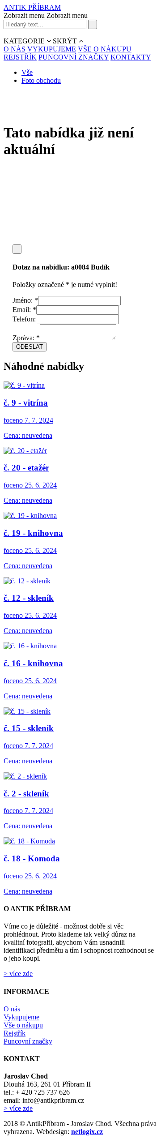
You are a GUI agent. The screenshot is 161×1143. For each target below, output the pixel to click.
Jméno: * (25, 300)
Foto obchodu (41, 80)
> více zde (18, 973)
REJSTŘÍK (20, 57)
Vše (27, 72)
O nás (12, 1009)
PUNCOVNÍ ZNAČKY (73, 57)
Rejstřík (14, 1033)
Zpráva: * (26, 338)
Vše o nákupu (23, 1025)
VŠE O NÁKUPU (104, 49)
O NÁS (14, 49)
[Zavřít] (17, 249)
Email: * (24, 309)
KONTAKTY (130, 57)
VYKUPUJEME (51, 49)
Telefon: (24, 319)
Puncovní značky (28, 1041)
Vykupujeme (21, 1017)
